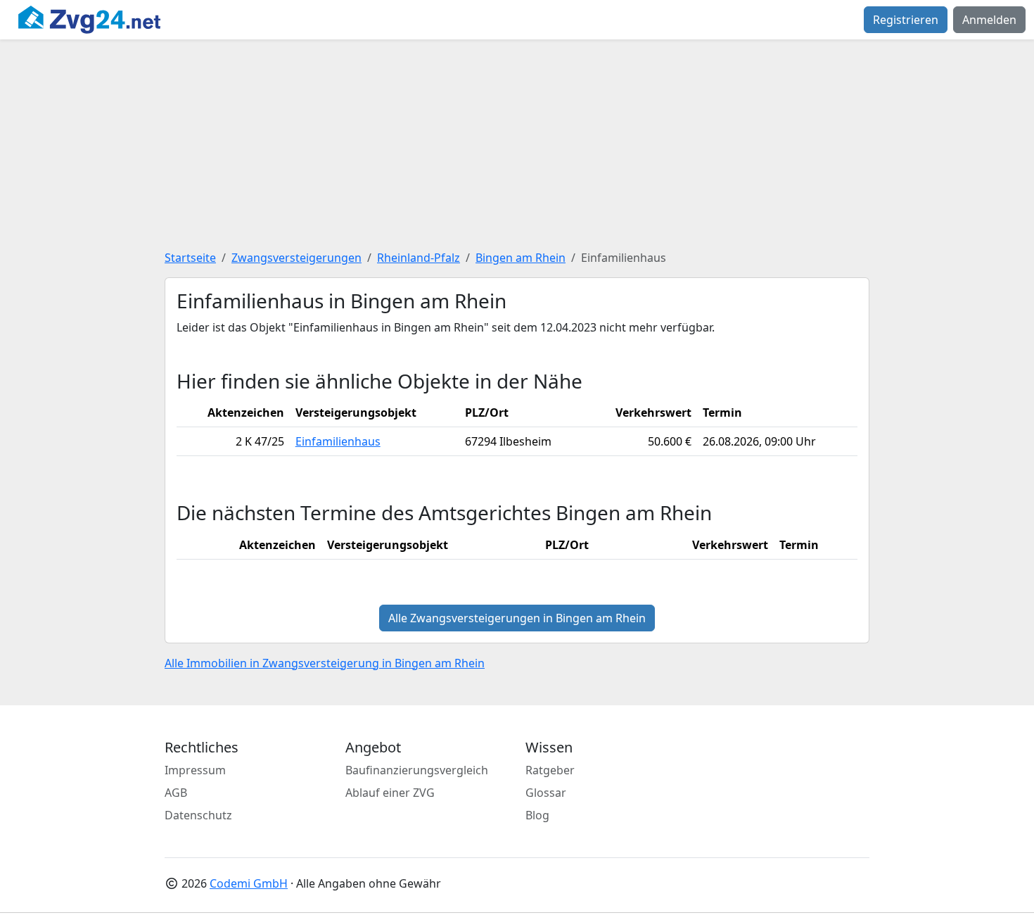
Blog (537, 815)
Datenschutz (198, 815)
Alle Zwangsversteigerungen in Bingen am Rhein (517, 618)
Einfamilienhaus (338, 441)
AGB (176, 792)
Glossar (545, 792)
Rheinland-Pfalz (418, 257)
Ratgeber (550, 770)
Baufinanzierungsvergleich (416, 770)
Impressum (195, 770)
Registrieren (905, 19)
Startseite (190, 257)
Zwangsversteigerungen (296, 257)
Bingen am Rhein (520, 257)
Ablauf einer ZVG (390, 792)
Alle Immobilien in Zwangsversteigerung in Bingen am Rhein (325, 663)
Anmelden (989, 19)
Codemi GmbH (249, 883)
